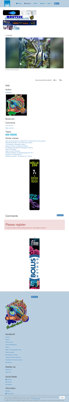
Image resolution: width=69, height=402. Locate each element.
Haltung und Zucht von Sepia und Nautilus (16, 146)
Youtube (9, 379)
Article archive (9, 342)
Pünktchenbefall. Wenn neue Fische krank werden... (19, 142)
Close (62, 397)
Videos (7, 347)
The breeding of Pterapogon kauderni (15, 144)
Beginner (42, 3)
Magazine (28, 3)
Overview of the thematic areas (13, 360)
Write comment (9, 128)
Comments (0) (9, 125)
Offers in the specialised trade (13, 350)
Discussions (8, 362)
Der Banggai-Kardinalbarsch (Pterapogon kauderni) (19, 147)
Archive (19, 3)
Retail (35, 3)
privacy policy (36, 398)
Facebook (9, 382)
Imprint (8, 391)
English (7, 339)
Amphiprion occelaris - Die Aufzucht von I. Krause (18, 156)
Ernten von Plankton (10, 149)
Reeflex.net (8, 369)
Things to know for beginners (13, 357)
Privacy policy (10, 393)
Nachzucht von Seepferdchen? (13, 154)
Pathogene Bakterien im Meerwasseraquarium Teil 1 (19, 153)
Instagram (9, 384)
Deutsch (7, 337)
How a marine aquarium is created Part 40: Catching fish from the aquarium (25, 141)
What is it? (8, 372)
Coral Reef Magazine (11, 344)
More (49, 3)
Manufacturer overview (11, 355)
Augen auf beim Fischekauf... (13, 151)
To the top (60, 215)
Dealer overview (9, 352)
